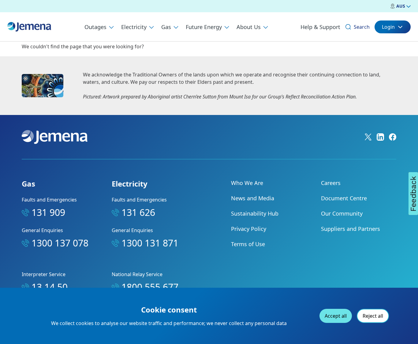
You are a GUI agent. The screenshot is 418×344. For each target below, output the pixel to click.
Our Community (342, 213)
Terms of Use (248, 244)
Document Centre (344, 198)
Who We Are (247, 183)
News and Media (252, 198)
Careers (331, 183)
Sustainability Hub (254, 213)
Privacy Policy (248, 228)
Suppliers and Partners (350, 228)
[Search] (348, 27)
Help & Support (320, 27)
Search (362, 27)
